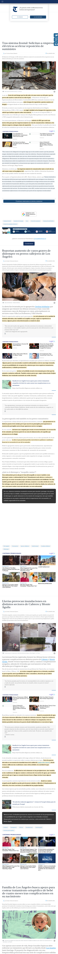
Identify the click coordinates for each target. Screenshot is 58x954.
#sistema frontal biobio (48, 221)
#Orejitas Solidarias (45, 546)
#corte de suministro (35, 221)
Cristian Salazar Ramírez (11, 53)
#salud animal (35, 546)
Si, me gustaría (38, 17)
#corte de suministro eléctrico (10, 224)
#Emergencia (13, 827)
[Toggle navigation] (2, 1)
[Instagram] (39, 232)
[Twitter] (29, 232)
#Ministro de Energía (18, 221)
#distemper (6, 549)
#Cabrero (6, 827)
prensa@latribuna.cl (40, 238)
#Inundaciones (29, 827)
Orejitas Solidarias (42, 306)
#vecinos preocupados (9, 830)
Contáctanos (29, 243)
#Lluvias (21, 827)
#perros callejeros (25, 546)
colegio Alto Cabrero (44, 762)
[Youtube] (50, 232)
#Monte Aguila (38, 827)
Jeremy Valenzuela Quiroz (12, 261)
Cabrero (44, 659)
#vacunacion (15, 546)
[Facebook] (18, 232)
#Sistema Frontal (7, 221)
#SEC (27, 221)
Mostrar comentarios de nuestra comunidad (29, 201)
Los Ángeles (51, 948)
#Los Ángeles (6, 546)
